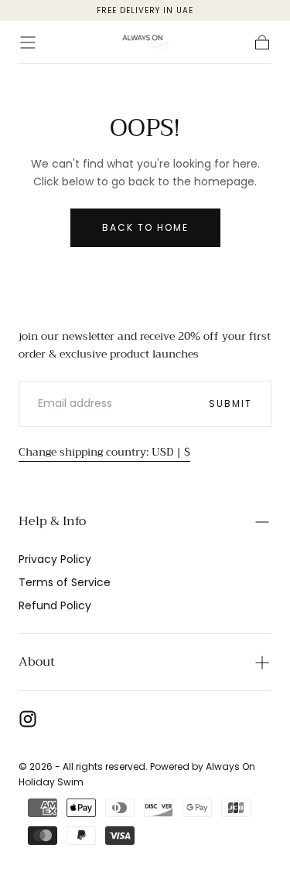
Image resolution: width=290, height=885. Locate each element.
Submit (230, 403)
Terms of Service (65, 582)
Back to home (145, 227)
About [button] (37, 662)
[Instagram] (28, 719)
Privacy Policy (55, 559)
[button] (28, 42)
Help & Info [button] (52, 521)
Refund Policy (55, 605)
